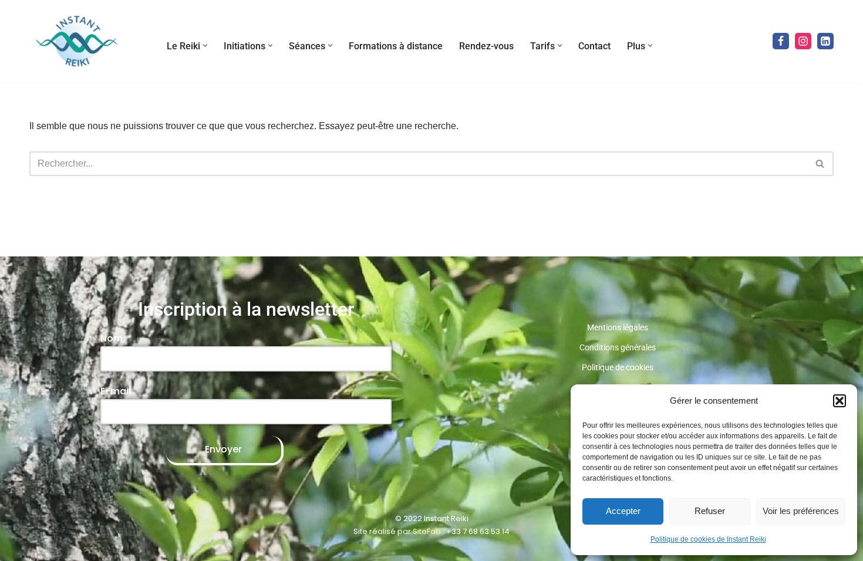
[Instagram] (803, 41)
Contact (594, 46)
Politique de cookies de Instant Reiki (708, 539)
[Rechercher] (820, 163)
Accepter (623, 511)
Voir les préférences (801, 511)
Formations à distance (396, 46)
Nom (111, 338)
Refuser (710, 511)
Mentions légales (617, 327)
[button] (839, 401)
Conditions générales (617, 347)
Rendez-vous (486, 46)
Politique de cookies (617, 367)
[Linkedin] (825, 41)
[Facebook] (781, 41)
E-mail (115, 391)
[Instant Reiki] (76, 41)
